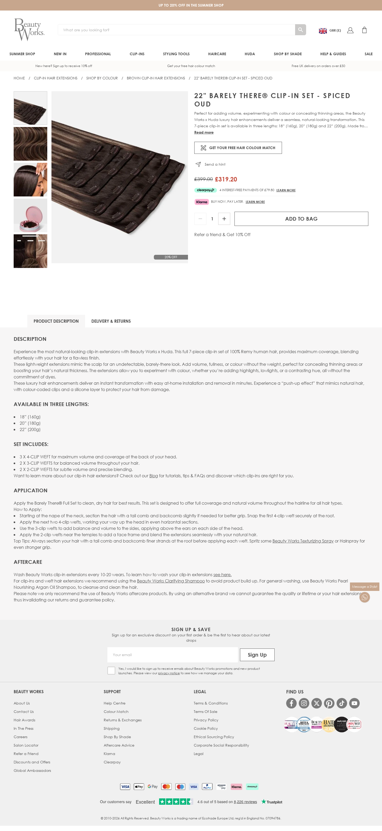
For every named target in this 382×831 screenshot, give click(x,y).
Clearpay (112, 761)
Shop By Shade (117, 736)
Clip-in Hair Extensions (55, 77)
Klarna (109, 753)
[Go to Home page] (29, 30)
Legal (198, 753)
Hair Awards (24, 719)
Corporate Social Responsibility (221, 745)
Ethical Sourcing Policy (214, 736)
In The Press (23, 728)
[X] (316, 703)
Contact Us (24, 711)
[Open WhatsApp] (364, 597)
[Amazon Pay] (221, 786)
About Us (22, 703)
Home (19, 77)
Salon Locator (26, 745)
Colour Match (116, 711)
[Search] (300, 29)
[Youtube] (354, 703)
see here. (222, 574)
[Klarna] (236, 786)
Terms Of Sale (205, 711)
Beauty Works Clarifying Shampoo (171, 581)
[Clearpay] (252, 786)
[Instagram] (304, 703)
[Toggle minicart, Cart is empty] (364, 30)
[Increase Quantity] (224, 219)
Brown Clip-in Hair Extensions (156, 77)
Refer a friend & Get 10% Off (222, 234)
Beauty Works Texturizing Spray (303, 541)
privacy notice (169, 673)
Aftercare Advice (119, 745)
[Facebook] (291, 703)
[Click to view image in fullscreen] (119, 177)
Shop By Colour (102, 77)
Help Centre (114, 703)
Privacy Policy (206, 719)
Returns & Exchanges (123, 719)
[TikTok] (342, 703)
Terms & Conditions (211, 703)
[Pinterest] (329, 703)
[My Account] (350, 30)
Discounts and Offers (32, 761)
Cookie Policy (206, 728)
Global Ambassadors (32, 770)
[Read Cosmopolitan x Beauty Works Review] (323, 724)
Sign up (257, 655)
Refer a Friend (26, 753)
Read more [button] (204, 132)
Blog (153, 475)
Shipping (111, 728)
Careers (20, 736)
